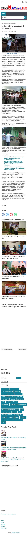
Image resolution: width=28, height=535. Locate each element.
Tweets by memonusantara (8, 514)
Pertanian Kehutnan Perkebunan (18, 404)
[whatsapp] (15, 214)
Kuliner (16, 414)
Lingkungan (14, 401)
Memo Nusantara (16, 532)
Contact (3, 526)
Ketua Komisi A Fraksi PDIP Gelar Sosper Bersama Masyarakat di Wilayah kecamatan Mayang (14, 158)
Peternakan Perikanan (17, 407)
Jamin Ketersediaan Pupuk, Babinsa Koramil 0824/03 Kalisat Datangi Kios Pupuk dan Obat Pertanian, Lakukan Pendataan (13, 163)
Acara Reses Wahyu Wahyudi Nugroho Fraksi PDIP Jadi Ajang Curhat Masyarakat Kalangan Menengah (14, 168)
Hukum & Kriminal (6, 396)
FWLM (20, 412)
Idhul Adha (23, 417)
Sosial (3, 422)
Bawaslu (11, 417)
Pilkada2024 (4, 417)
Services (3, 524)
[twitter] (7, 214)
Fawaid (16, 417)
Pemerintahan (5, 388)
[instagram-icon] (25, 2)
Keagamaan (19, 396)
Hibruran (10, 414)
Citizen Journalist (6, 412)
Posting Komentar (12, 31)
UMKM (3, 401)
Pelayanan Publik (14, 388)
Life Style (4, 409)
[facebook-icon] (22, 2)
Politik (13, 396)
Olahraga (13, 399)
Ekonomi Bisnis (5, 399)
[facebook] (3, 214)
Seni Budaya (20, 399)
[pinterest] (11, 214)
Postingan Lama (22, 349)
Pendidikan (4, 394)
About (2, 522)
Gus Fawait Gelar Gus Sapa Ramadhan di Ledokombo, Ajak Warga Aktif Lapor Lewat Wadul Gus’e (12, 459)
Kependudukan (11, 409)
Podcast (4, 414)
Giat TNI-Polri (18, 394)
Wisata (8, 401)
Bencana (14, 412)
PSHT (3, 420)
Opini (21, 414)
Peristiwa (11, 394)
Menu (3, 13)
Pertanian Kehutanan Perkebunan (14, 420)
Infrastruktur (5, 404)
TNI (17, 409)
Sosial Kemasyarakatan (7, 391)
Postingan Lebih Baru (7, 349)
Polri (22, 409)
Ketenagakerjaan (6, 407)
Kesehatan (17, 391)
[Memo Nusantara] (14, 8)
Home (2, 520)
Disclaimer (4, 528)
